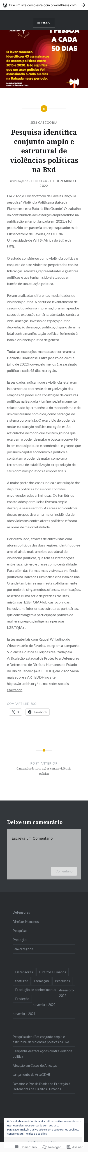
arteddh (34, 181)
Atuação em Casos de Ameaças (35, 1065)
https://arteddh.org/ (22, 683)
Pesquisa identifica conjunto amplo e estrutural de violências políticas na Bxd (41, 1039)
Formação (41, 981)
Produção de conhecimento (35, 990)
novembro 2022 (44, 1005)
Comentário (64, 871)
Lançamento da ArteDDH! (31, 1074)
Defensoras (21, 912)
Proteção (20, 940)
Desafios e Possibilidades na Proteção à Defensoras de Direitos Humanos (41, 1086)
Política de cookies (36, 1133)
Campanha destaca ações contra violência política (42, 1053)
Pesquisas (20, 931)
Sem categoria (44, 122)
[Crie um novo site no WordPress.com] (44, 5)
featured (21, 981)
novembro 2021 (24, 1014)
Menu (46, 22)
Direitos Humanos (26, 922)
